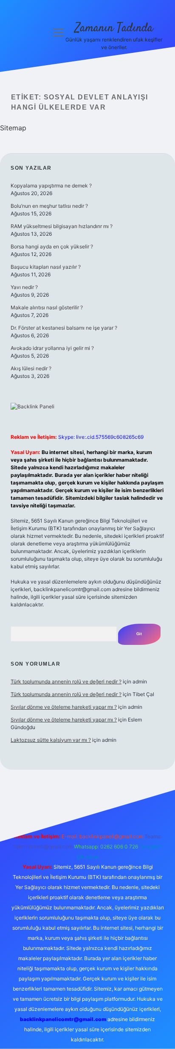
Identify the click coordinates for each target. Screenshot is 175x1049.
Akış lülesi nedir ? (31, 368)
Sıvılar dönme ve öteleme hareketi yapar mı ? (64, 707)
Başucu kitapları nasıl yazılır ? (46, 267)
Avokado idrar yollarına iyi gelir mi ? (52, 348)
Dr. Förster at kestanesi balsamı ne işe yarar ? (64, 328)
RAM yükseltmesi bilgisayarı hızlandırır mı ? (62, 226)
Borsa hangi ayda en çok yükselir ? (52, 246)
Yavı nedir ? (24, 287)
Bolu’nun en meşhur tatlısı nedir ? (49, 206)
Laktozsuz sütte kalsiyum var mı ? (51, 740)
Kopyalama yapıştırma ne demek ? (51, 185)
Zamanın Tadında (114, 28)
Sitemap (13, 128)
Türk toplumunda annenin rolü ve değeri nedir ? (66, 681)
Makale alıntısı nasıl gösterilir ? (47, 307)
